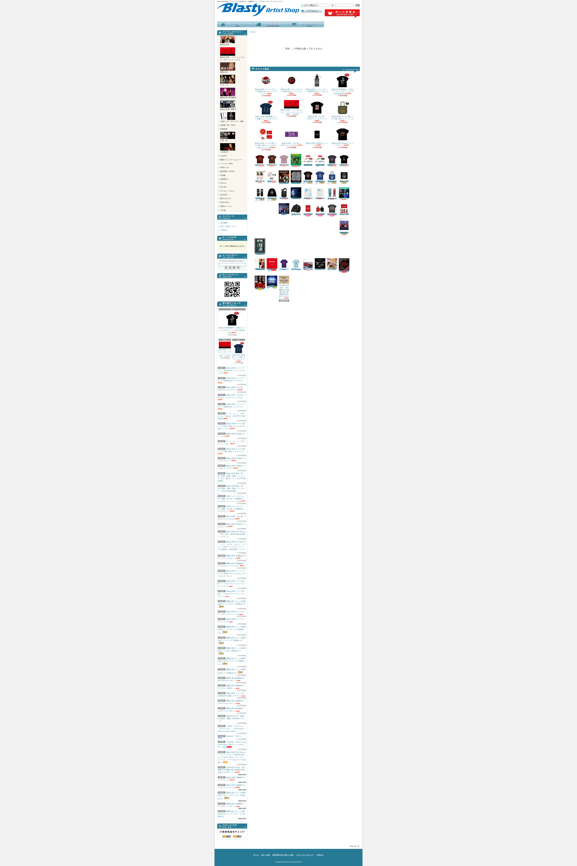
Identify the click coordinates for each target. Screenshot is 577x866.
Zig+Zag (223, 187)
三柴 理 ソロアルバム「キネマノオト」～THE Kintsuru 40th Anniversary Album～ (231, 728)
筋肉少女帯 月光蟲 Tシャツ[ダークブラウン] (272, 165)
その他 (223, 210)
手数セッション (226, 206)
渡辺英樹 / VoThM (227, 171)
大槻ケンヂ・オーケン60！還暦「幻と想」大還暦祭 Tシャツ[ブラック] (231, 509)
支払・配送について (270, 24)
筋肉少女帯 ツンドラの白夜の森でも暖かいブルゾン (296, 214)
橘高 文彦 (224, 72)
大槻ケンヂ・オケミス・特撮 (232, 121)
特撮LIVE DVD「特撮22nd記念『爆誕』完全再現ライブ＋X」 (231, 718)
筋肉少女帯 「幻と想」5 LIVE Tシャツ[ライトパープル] (232, 396)
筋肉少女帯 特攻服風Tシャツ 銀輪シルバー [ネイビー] (238, 357)
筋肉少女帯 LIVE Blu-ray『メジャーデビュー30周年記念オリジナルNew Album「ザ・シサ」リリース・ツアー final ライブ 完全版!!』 (232, 757)
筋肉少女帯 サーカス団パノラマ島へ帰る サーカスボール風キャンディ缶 (231, 426)
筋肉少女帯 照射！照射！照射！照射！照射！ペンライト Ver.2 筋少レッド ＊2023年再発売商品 (309, 165)
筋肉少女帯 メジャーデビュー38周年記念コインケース (231, 405)
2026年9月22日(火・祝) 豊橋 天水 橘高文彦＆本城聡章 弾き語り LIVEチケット (231, 770)
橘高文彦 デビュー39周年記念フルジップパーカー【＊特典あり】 (231, 813)
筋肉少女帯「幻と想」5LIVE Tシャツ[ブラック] (317, 118)
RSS (226, 836)
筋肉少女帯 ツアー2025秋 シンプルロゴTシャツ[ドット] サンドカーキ (231, 583)
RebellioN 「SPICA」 (234, 736)
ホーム (235, 24)
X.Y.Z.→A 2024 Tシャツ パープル (284, 269)
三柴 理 (223, 140)
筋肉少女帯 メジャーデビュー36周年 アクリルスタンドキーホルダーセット (231, 573)
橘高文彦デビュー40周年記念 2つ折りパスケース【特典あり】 (232, 661)
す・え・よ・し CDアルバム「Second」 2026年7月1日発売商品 (231, 416)
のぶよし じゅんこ (227, 191)
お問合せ (306, 24)
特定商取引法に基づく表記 (283, 855)
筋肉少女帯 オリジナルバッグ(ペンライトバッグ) (284, 198)
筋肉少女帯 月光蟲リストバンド (317, 144)
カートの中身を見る (232, 238)
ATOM (237, 836)
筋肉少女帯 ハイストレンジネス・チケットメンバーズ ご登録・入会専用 (225, 353)
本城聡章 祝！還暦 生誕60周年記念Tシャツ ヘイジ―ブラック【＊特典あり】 (332, 214)
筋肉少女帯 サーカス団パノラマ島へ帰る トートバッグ (231, 450)
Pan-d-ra (223, 183)
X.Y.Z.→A (224, 85)
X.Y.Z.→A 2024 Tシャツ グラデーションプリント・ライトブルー (296, 269)
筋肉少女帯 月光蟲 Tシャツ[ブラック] (343, 144)
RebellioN (223, 195)
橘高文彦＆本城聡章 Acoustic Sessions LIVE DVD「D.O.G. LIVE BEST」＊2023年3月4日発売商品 (344, 233)
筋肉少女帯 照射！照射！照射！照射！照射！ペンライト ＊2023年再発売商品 (231, 488)
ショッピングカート (342, 13)
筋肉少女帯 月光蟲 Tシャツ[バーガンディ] (232, 459)
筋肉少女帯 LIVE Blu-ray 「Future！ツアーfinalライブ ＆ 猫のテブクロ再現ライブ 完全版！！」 (344, 271)
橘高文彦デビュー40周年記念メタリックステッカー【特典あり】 (232, 796)
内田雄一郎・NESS (227, 125)
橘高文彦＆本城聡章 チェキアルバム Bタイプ (320, 198)
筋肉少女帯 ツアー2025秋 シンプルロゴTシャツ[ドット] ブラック (231, 593)
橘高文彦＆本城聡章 (228, 98)
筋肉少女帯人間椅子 (228, 109)
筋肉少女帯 (224, 45)
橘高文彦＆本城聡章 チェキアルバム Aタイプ (308, 198)
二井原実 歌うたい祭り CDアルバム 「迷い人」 (332, 269)
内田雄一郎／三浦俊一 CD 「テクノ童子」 (272, 287)
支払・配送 (265, 855)
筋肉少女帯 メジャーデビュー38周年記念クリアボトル (231, 379)
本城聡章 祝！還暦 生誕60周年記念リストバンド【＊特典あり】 (308, 214)
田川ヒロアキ (225, 198)
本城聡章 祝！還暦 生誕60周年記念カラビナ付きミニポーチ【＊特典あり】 (320, 214)
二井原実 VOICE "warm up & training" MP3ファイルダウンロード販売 (232, 744)
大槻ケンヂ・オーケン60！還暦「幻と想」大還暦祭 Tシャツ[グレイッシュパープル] (231, 498)
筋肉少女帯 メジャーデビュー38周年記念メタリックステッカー (231, 370)
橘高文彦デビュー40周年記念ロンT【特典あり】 (272, 199)
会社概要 (223, 223)
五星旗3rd (224, 179)
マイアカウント (311, 11)
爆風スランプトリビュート (231, 160)
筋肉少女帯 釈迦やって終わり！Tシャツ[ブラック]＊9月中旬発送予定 (232, 330)
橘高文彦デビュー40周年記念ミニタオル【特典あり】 (232, 649)
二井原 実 (224, 152)
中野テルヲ (224, 167)
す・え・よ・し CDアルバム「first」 (344, 199)
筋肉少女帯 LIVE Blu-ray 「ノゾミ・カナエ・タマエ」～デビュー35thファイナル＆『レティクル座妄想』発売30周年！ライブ (232, 545)
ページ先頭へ (354, 846)
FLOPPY (223, 156)
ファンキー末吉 (226, 164)
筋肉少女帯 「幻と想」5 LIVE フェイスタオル (291, 144)
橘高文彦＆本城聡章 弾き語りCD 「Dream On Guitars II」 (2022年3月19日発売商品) (260, 269)
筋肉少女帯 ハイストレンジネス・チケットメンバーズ (232, 58)
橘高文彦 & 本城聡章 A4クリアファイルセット (260, 181)
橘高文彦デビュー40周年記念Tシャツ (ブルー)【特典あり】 (232, 602)
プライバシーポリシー (305, 855)
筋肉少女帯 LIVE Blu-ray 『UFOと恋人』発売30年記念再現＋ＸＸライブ (232, 534)
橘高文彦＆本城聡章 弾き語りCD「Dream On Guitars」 (308, 269)
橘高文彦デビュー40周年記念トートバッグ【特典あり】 (232, 639)
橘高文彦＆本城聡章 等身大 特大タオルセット (231, 679)
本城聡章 (223, 129)
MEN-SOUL (225, 202)
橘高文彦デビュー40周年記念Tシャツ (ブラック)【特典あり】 (232, 630)
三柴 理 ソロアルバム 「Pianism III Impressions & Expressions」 (320, 269)
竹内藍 (223, 175)
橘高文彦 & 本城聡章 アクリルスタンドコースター (272, 181)
